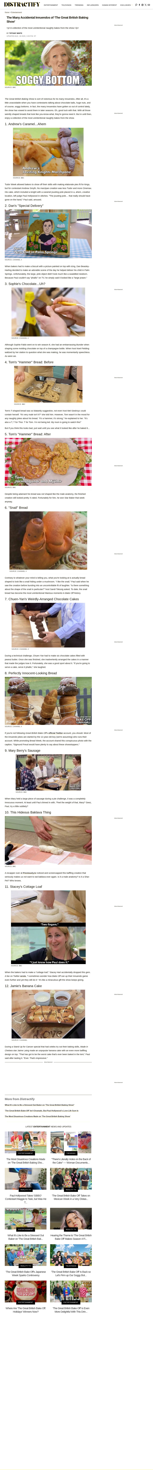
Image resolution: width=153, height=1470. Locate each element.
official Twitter (55, 733)
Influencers (93, 5)
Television (66, 5)
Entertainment (51, 5)
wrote (23, 976)
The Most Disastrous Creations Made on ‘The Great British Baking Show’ (37, 1116)
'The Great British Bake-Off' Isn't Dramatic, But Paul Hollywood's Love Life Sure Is (41, 1111)
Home (7, 12)
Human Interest (109, 5)
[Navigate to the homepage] (22, 4)
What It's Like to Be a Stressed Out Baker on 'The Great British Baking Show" (39, 1105)
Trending (79, 5)
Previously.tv (29, 873)
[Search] (136, 4)
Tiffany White (15, 33)
